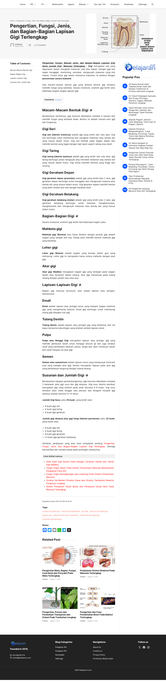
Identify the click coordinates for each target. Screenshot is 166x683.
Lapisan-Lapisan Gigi (18, 78)
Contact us (97, 651)
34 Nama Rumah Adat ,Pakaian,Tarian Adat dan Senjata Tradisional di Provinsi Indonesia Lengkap (141, 87)
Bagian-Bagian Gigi (17, 74)
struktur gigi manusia (90, 515)
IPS (31, 4)
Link (36, 45)
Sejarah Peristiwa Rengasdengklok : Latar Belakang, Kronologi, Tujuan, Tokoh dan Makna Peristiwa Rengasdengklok (141, 134)
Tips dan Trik (100, 4)
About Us (97, 647)
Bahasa (82, 4)
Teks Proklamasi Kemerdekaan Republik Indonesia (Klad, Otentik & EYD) (140, 179)
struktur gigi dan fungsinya (66, 515)
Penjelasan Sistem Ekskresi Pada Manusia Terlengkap (97, 571)
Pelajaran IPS (61, 651)
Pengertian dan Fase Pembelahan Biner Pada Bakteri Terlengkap (96, 615)
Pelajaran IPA (61, 647)
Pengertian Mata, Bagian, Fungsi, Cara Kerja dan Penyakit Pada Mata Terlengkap (59, 573)
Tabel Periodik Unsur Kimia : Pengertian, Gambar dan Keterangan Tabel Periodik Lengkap (141, 111)
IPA (42, 4)
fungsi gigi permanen (70, 511)
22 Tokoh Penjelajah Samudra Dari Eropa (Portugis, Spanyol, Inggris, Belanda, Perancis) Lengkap (142, 99)
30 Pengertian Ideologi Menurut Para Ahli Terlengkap (142, 190)
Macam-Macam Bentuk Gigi (21, 70)
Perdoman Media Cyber (103, 658)
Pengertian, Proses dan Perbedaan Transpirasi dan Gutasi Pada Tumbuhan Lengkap (59, 615)
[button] (152, 4)
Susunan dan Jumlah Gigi (20, 82)
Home (22, 4)
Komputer (114, 4)
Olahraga (142, 4)
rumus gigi (47, 515)
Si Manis (18, 44)
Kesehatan (129, 4)
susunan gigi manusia (52, 519)
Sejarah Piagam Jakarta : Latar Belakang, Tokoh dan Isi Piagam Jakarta (142, 122)
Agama (71, 4)
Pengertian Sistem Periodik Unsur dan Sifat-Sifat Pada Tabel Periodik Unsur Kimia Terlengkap (141, 156)
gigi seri (84, 511)
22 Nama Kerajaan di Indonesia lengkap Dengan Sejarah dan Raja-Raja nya (141, 145)
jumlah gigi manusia (98, 511)
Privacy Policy (99, 655)
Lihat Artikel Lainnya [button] (53, 456)
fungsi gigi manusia (51, 511)
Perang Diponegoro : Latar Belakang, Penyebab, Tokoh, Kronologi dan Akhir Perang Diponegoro (141, 168)
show (58, 100)
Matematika (57, 4)
